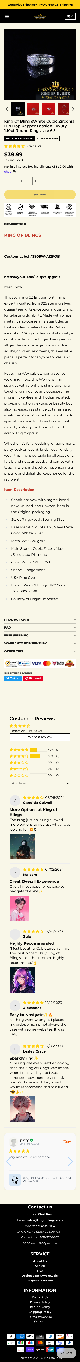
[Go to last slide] (7, 108)
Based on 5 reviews (26, 731)
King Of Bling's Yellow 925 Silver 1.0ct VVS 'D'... (50, 1179)
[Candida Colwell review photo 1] (22, 846)
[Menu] (6, 16)
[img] (33, 798)
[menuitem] (18, 109)
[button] (15, 146)
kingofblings (53, 1357)
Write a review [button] (40, 737)
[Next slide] (73, 108)
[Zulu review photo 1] (22, 980)
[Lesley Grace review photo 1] (22, 1109)
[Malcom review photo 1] (19, 908)
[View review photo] (19, 1180)
